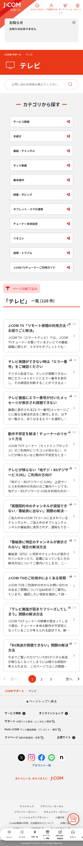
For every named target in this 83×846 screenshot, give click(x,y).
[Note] (61, 758)
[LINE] (51, 758)
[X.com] (21, 758)
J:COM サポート (12, 54)
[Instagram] (31, 758)
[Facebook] (41, 758)
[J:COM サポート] (11, 7)
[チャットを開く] (73, 819)
